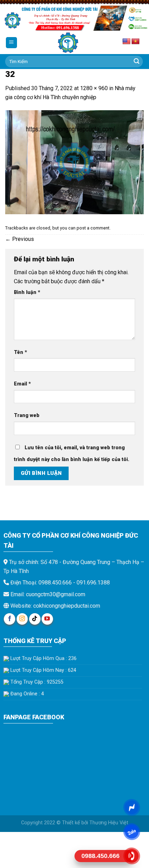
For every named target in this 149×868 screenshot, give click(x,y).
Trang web (27, 415)
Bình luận (27, 292)
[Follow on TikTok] (35, 619)
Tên (20, 352)
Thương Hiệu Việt (108, 823)
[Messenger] (131, 807)
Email (22, 384)
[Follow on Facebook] (9, 619)
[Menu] (11, 43)
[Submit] (136, 62)
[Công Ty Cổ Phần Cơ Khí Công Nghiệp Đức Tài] (68, 43)
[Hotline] (131, 856)
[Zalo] (131, 832)
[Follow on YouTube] (47, 619)
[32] (74, 161)
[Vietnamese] (135, 41)
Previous (19, 239)
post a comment (93, 228)
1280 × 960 (94, 88)
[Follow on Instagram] (22, 619)
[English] (126, 41)
